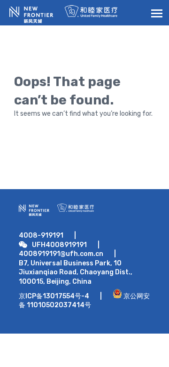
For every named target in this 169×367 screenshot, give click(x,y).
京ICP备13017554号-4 (54, 296)
